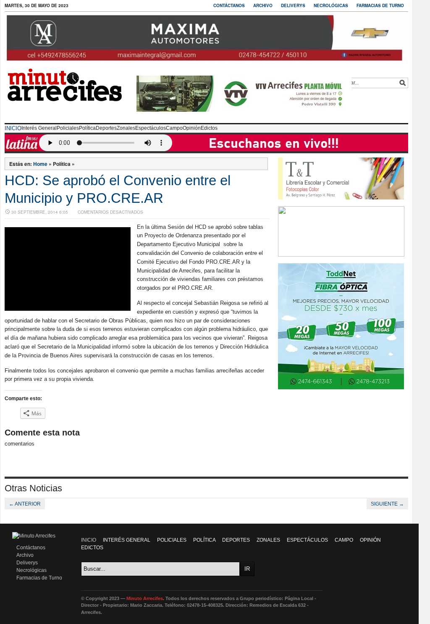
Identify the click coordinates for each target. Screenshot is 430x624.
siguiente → (387, 504)
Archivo (263, 5)
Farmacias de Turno (380, 5)
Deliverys (293, 5)
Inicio (13, 128)
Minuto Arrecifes (144, 598)
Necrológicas (331, 5)
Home (40, 164)
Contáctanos (229, 5)
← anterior (25, 504)
